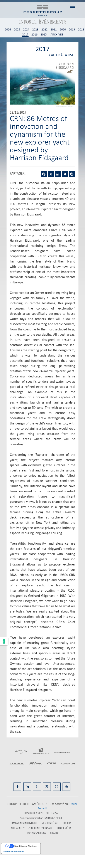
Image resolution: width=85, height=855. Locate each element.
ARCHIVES (57, 34)
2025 (17, 29)
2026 (8, 29)
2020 (63, 29)
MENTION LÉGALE (50, 823)
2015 (44, 34)
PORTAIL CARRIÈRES (36, 832)
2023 (35, 29)
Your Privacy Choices (25, 846)
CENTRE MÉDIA (64, 828)
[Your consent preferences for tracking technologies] (4, 641)
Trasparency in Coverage (23, 823)
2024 (26, 29)
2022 (44, 29)
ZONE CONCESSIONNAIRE (41, 828)
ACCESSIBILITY (17, 828)
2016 (34, 34)
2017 (25, 34)
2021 (54, 29)
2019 (72, 29)
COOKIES (67, 823)
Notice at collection (13, 851)
